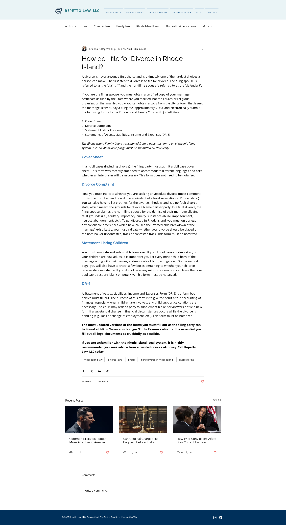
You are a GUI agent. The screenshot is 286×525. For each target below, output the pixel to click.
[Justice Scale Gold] (143, 419)
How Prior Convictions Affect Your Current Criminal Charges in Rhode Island (196, 440)
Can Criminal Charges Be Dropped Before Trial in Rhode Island (140, 440)
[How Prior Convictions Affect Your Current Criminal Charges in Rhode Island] (197, 419)
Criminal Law (102, 26)
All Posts (70, 26)
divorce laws (115, 359)
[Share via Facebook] (83, 371)
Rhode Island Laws (147, 26)
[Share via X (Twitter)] (91, 371)
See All (217, 400)
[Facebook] (221, 517)
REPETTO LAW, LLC (82, 10)
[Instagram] (215, 517)
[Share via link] (107, 371)
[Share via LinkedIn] (99, 371)
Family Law (123, 26)
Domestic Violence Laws (181, 26)
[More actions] (202, 49)
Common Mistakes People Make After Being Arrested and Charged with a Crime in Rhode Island (89, 440)
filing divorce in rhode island (157, 359)
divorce (131, 359)
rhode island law (93, 359)
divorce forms (186, 359)
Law (84, 26)
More (206, 26)
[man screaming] (89, 419)
